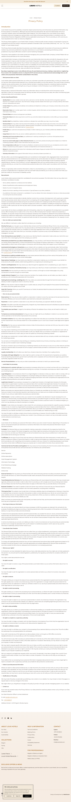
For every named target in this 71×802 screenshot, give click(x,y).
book (66, 5)
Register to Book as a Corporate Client (37, 756)
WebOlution (66, 794)
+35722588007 (8, 700)
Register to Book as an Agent (35, 753)
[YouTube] (8, 718)
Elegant (3, 743)
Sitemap (30, 745)
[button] (2, 5)
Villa (2, 748)
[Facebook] (2, 718)
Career (29, 740)
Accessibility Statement (34, 742)
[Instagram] (5, 718)
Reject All (18, 796)
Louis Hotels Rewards (8, 756)
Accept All (27, 796)
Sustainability (4, 734)
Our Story (3, 729)
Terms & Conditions (33, 729)
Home (31, 17)
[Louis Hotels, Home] (35, 5)
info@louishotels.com (59, 742)
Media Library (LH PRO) (34, 758)
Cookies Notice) (30, 127)
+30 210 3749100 (58, 737)
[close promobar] (67, 1)
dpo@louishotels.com (11, 697)
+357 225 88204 (58, 732)
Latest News (5, 754)
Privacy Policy (31, 734)
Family (3, 745)
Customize (9, 796)
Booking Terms (31, 732)
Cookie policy (31, 737)
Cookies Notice (8, 252)
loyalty (58, 5)
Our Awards (4, 732)
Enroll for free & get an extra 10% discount (34, 1)
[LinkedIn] (11, 718)
